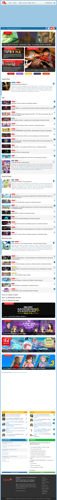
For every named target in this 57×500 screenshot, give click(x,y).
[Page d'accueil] (8, 479)
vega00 (7, 414)
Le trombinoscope (10, 435)
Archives (42, 472)
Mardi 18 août (6, 238)
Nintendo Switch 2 (22, 488)
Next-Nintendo (29, 498)
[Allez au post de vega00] (26, 415)
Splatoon (26, 485)
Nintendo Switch (22, 484)
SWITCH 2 (19, 73)
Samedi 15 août (13, 300)
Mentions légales (45, 488)
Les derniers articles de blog (42, 412)
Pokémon (34, 484)
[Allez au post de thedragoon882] (26, 422)
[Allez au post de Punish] (26, 434)
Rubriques (28, 73)
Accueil (3, 28)
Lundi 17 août (13, 295)
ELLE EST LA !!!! (38, 420)
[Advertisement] (28, 16)
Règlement (44, 493)
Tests (14, 3)
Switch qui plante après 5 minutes (14, 419)
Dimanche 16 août (14, 297)
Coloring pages (47, 498)
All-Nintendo (22, 498)
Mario (30, 484)
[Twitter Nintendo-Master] (49, 28)
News (35, 429)
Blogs (29, 3)
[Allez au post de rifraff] (26, 418)
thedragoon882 (9, 421)
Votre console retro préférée (13, 416)
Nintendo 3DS (32, 485)
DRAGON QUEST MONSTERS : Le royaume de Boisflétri (42, 461)
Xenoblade (22, 485)
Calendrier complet (14, 472)
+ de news (37, 73)
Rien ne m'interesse (35, 465)
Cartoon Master (28, 486)
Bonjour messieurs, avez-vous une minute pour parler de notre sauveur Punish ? (43, 426)
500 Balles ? (37, 436)
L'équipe (43, 477)
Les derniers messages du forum (14, 412)
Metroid (17, 485)
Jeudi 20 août (6, 176)
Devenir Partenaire (15, 498)
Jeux (33, 3)
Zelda (27, 484)
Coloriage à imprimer (39, 498)
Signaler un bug (45, 486)
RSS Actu (18, 490)
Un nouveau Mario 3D (36, 449)
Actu (10, 3)
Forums (24, 3)
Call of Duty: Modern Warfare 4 (38, 454)
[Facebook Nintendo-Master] (46, 28)
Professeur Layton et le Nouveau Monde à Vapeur (40, 457)
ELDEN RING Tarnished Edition (38, 451)
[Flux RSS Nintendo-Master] (53, 28)
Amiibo (17, 486)
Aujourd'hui (6, 79)
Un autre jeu (34, 463)
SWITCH (11, 73)
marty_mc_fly (37, 433)
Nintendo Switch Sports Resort (38, 453)
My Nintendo (22, 486)
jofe (34, 414)
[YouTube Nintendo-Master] (51, 28)
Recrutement (44, 485)
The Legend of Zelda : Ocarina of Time (40, 447)
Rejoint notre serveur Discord (19, 372)
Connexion (48, 3)
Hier (3, 98)
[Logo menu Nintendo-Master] (4, 2)
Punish (7, 434)
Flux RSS (46, 73)
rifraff (7, 418)
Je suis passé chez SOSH (37, 467)
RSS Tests (23, 490)
